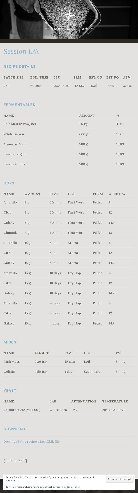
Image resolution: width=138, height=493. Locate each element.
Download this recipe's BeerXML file (32, 441)
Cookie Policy (73, 487)
